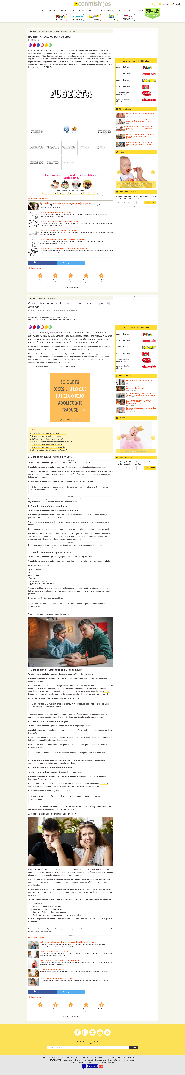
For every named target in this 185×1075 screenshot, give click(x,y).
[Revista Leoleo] (149, 81)
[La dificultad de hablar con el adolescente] (33, 954)
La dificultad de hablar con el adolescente (54, 951)
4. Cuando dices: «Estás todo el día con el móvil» (52, 442)
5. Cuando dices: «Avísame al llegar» (47, 444)
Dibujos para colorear (60, 31)
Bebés (73, 11)
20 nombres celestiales (136, 451)
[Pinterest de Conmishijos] (34, 45)
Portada (33, 31)
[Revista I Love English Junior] (149, 93)
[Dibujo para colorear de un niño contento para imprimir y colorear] (33, 242)
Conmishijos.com (128, 1060)
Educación (99, 11)
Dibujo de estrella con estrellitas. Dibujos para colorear (59, 221)
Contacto (101, 1057)
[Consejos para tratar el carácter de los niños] (136, 172)
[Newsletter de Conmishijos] (46, 45)
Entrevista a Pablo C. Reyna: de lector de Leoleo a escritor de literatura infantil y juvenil (140, 136)
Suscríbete (150, 202)
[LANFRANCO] (68, 163)
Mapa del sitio (91, 1057)
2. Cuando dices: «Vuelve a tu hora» (46, 436)
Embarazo (51, 11)
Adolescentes (51, 298)
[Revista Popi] (149, 68)
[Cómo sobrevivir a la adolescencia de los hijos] (33, 981)
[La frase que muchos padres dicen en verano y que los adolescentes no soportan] (33, 945)
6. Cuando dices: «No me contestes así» (48, 447)
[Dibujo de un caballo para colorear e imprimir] (33, 215)
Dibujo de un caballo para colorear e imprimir (55, 212)
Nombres (63, 11)
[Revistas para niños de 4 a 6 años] (77, 17)
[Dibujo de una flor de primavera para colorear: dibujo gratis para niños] (33, 251)
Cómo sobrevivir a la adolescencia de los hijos (56, 978)
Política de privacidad (78, 1057)
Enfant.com (78, 1060)
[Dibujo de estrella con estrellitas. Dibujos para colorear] (33, 224)
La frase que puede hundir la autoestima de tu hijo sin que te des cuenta (141, 387)
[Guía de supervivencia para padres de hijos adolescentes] (33, 963)
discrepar (104, 784)
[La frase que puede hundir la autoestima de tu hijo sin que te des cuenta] (120, 388)
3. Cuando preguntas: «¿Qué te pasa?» (48, 439)
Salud (131, 11)
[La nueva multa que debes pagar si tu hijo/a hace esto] (120, 410)
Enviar (133, 1047)
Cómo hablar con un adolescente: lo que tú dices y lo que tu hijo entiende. (65, 203)
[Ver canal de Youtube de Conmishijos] (42, 45)
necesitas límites (98, 515)
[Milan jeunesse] (101, 1066)
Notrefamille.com (68, 1060)
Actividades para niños (45, 31)
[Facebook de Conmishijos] (38, 45)
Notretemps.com (100, 1060)
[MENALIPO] (37, 163)
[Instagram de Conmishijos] (30, 45)
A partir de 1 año (123, 67)
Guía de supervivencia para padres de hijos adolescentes (60, 960)
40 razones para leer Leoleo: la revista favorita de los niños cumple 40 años (139, 120)
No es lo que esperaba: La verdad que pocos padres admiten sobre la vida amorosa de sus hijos (139, 401)
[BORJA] (84, 148)
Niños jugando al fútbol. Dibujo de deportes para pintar (59, 230)
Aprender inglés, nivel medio (122, 100)
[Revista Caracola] (149, 74)
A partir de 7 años (123, 80)
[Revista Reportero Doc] (149, 87)
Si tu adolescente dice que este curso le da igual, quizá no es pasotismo (140, 381)
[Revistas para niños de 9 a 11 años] (111, 17)
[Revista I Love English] (149, 100)
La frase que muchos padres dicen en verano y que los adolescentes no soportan (68, 942)
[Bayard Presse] (90, 1066)
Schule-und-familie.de (114, 1060)
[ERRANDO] (37, 132)
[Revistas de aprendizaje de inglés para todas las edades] (128, 17)
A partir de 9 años (123, 86)
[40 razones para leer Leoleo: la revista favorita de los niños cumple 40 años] (120, 121)
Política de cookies (113, 1057)
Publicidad (65, 1057)
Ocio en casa (84, 11)
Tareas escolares (116, 11)
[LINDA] (100, 148)
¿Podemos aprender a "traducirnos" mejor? (49, 450)
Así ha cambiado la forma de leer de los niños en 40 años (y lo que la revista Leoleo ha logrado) (141, 128)
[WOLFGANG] (68, 148)
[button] (119, 172)
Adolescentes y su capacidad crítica (52, 969)
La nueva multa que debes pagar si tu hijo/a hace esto (141, 408)
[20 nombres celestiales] (136, 437)
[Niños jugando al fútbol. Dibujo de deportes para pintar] (33, 233)
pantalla (106, 691)
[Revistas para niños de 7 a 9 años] (94, 17)
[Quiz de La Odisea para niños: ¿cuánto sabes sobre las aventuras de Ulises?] (120, 144)
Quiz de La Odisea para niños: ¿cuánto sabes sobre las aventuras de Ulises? (139, 143)
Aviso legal (56, 1057)
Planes (139, 11)
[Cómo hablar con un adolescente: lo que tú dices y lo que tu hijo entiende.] (33, 206)
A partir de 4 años (123, 74)
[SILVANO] (53, 163)
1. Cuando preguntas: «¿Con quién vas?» (48, 433)
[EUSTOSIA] (104, 132)
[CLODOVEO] (53, 148)
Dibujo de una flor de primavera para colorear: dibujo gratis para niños (64, 248)
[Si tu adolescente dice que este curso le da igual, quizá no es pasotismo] (120, 382)
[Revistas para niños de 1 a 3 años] (60, 17)
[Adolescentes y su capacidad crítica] (33, 972)
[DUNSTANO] (37, 148)
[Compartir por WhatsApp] (50, 45)
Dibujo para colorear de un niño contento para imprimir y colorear (62, 239)
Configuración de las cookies (132, 1057)
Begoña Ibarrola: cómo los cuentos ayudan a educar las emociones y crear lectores (140, 114)
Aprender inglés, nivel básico (122, 94)
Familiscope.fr (88, 1060)
